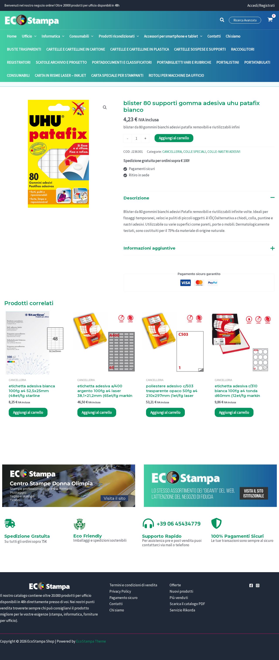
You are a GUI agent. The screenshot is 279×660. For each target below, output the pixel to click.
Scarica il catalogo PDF (187, 603)
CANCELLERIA (172, 152)
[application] (34, 36)
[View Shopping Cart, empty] (270, 20)
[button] (222, 20)
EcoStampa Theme (91, 641)
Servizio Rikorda (182, 610)
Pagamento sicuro (123, 597)
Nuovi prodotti (181, 591)
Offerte (175, 585)
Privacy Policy (120, 591)
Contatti (115, 603)
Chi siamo (116, 610)
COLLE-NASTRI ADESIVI (224, 152)
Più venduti (179, 597)
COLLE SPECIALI (194, 152)
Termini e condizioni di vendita (133, 585)
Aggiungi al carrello (174, 138)
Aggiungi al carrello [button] (28, 412)
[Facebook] (251, 585)
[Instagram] (258, 585)
